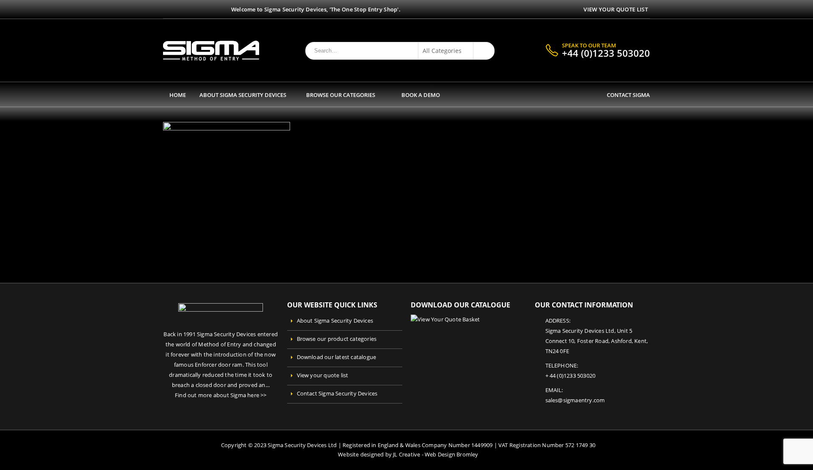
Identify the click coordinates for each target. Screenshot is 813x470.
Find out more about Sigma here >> (221, 395)
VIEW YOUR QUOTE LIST (615, 9)
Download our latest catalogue (336, 357)
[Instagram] (187, 9)
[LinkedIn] (197, 9)
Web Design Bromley (451, 454)
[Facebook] (166, 9)
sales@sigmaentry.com (575, 400)
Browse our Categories (340, 95)
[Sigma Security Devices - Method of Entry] (211, 50)
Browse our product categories (337, 339)
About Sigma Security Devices (242, 95)
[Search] (482, 50)
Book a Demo (420, 95)
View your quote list (322, 375)
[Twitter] (176, 9)
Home (177, 95)
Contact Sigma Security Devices (337, 393)
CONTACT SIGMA (627, 95)
